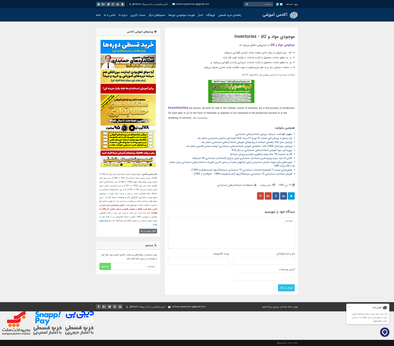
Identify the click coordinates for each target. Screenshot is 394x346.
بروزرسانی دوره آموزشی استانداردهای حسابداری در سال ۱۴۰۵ (261, 150)
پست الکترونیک (221, 254)
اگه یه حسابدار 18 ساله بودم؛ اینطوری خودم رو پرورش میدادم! (261, 154)
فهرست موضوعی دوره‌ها (181, 15)
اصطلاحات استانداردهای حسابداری (235, 185)
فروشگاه (210, 15)
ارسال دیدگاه (286, 288)
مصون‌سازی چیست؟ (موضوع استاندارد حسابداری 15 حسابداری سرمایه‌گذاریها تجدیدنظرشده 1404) (241, 170)
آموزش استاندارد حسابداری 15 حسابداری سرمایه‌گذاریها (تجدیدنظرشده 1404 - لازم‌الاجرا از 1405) (243, 174)
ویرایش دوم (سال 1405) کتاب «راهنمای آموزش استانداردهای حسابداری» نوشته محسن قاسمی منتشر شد (239, 146)
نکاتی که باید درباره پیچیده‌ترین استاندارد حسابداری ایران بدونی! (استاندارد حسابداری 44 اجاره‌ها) (242, 158)
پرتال (279, 342)
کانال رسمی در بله (148, 231)
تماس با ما (109, 15)
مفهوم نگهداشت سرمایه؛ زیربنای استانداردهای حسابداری (263, 134)
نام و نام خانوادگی (286, 254)
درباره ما (123, 15)
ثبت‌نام (289, 4)
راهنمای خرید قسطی (229, 15)
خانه (98, 15)
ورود (296, 4)
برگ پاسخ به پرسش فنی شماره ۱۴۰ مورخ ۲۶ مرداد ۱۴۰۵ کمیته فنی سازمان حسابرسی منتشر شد (244, 138)
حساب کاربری (138, 15)
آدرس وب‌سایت (287, 269)
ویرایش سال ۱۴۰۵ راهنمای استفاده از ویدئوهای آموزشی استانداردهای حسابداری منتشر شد (246, 142)
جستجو (105, 266)
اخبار (200, 15)
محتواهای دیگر (157, 15)
